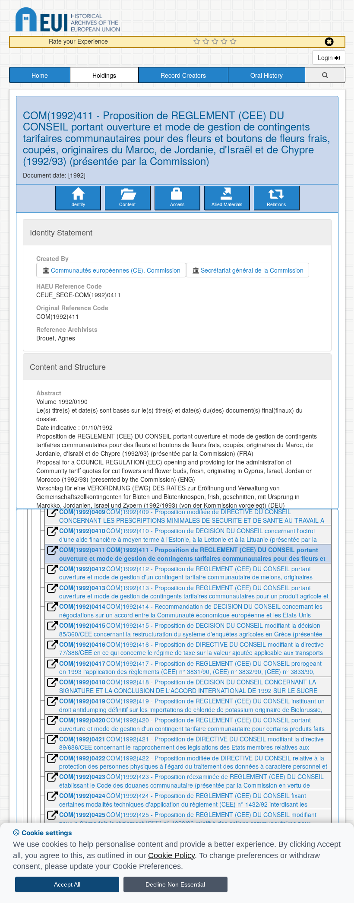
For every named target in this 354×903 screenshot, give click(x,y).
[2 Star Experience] (207, 42)
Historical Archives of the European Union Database (92, 21)
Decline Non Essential (175, 884)
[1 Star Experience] (197, 42)
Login (326, 57)
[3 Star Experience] (216, 42)
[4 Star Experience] (225, 42)
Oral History (266, 75)
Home (40, 75)
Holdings (104, 75)
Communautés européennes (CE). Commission (115, 270)
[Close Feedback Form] (329, 42)
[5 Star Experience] (234, 42)
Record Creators (183, 75)
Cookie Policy (171, 855)
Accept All (67, 884)
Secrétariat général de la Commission (252, 270)
